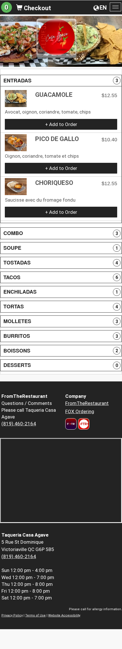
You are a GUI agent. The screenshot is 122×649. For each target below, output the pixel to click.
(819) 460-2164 (18, 423)
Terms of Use (35, 615)
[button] (61, 81)
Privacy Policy (12, 615)
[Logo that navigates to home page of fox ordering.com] (83, 424)
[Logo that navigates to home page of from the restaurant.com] (71, 424)
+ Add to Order (61, 124)
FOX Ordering (79, 411)
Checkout (36, 8)
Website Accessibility (64, 615)
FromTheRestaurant (87, 403)
